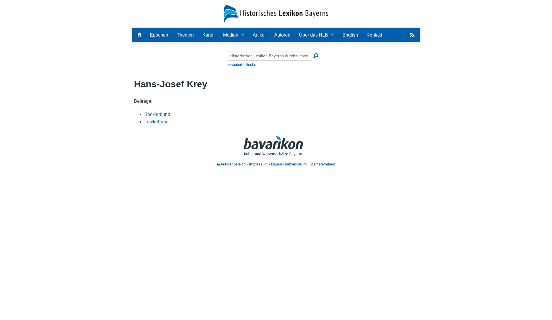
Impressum (258, 164)
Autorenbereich (233, 164)
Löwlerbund (156, 121)
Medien (230, 35)
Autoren (282, 35)
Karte (207, 35)
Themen (185, 35)
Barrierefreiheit (323, 164)
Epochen (159, 35)
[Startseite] (276, 13)
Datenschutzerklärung (289, 164)
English (350, 35)
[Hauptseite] (139, 34)
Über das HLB (313, 35)
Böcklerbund (157, 114)
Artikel (259, 35)
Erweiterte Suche (242, 64)
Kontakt (374, 35)
